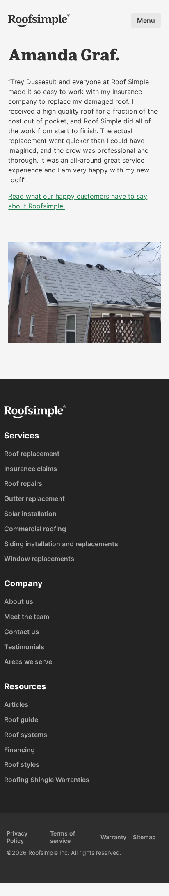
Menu (146, 20)
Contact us (21, 632)
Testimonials (24, 647)
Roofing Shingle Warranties (46, 779)
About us (18, 601)
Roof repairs (23, 483)
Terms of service (62, 837)
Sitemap (144, 836)
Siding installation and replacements (61, 544)
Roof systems (25, 735)
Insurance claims (30, 469)
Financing (19, 750)
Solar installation (30, 513)
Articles (16, 704)
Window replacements (39, 558)
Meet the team (26, 616)
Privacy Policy (17, 837)
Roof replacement (31, 453)
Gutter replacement (34, 498)
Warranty (113, 836)
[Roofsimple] (39, 20)
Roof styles (21, 764)
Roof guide (21, 719)
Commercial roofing (35, 529)
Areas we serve (28, 661)
